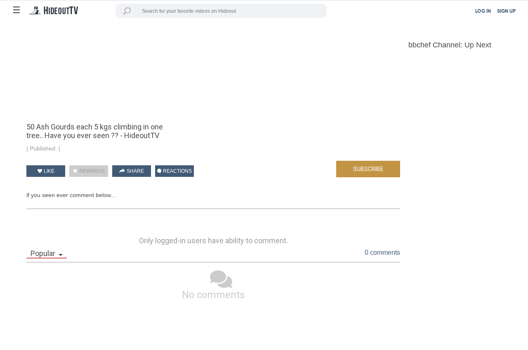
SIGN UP (506, 11)
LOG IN (483, 11)
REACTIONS (177, 171)
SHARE (134, 171)
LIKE (48, 171)
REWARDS (91, 171)
